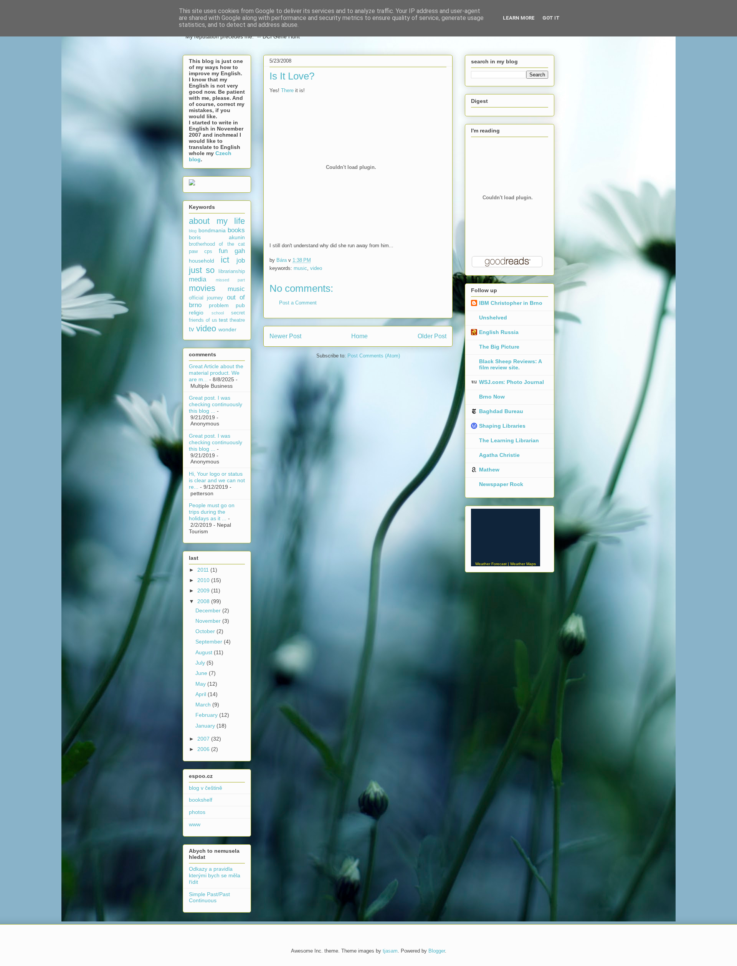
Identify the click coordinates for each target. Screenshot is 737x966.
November (208, 621)
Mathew (489, 469)
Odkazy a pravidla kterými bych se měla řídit (214, 875)
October (205, 631)
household (201, 261)
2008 (204, 601)
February (207, 715)
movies (202, 288)
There (287, 90)
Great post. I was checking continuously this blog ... (215, 404)
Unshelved (493, 317)
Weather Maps (523, 564)
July (201, 663)
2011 (203, 570)
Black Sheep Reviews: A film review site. (510, 364)
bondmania (212, 230)
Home (359, 336)
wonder (227, 329)
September (209, 641)
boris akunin (217, 237)
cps (208, 251)
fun (223, 251)
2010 (204, 580)
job (240, 260)
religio (196, 312)
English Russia (499, 332)
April (201, 694)
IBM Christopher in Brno (510, 303)
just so (202, 270)
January (205, 726)
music (300, 268)
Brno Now (492, 397)
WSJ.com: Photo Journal (511, 382)
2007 (204, 739)
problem (219, 305)
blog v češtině (205, 788)
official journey (206, 298)
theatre (237, 320)
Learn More (519, 18)
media (197, 279)
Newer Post (285, 336)
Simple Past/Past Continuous (209, 897)
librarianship (231, 271)
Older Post (432, 336)
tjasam (390, 951)
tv (191, 329)
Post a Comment (298, 303)
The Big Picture (499, 347)
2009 (204, 590)
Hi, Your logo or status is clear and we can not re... (217, 480)
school (218, 313)
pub (240, 305)
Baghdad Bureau (501, 411)
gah (240, 251)
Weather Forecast (491, 564)
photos (197, 812)
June (202, 673)
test (223, 320)
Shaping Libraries (502, 426)
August (204, 652)
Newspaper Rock (501, 484)
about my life (217, 221)
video (316, 268)
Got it (551, 18)
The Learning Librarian (509, 440)
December (208, 610)
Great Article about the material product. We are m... (216, 372)
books (236, 230)
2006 (204, 749)
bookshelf (200, 800)
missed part (230, 280)
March (203, 704)
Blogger (436, 951)
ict (225, 260)
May (201, 684)
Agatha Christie (499, 455)
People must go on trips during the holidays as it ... (212, 511)
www (194, 824)
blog (193, 230)
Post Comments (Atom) (373, 356)
